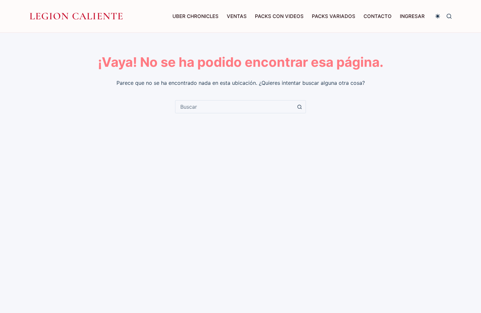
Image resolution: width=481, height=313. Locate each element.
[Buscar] (449, 16)
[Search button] (299, 107)
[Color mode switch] (437, 16)
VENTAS (237, 16)
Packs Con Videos (279, 16)
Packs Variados (333, 16)
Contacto (378, 16)
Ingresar (412, 16)
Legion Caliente (76, 16)
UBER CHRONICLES (195, 16)
